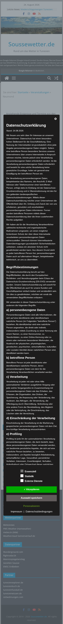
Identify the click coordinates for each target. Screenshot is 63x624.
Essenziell (30, 471)
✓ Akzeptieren (31, 489)
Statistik (29, 476)
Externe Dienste (33, 481)
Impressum (16, 511)
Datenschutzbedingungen (39, 511)
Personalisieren (31, 506)
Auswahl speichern (31, 498)
